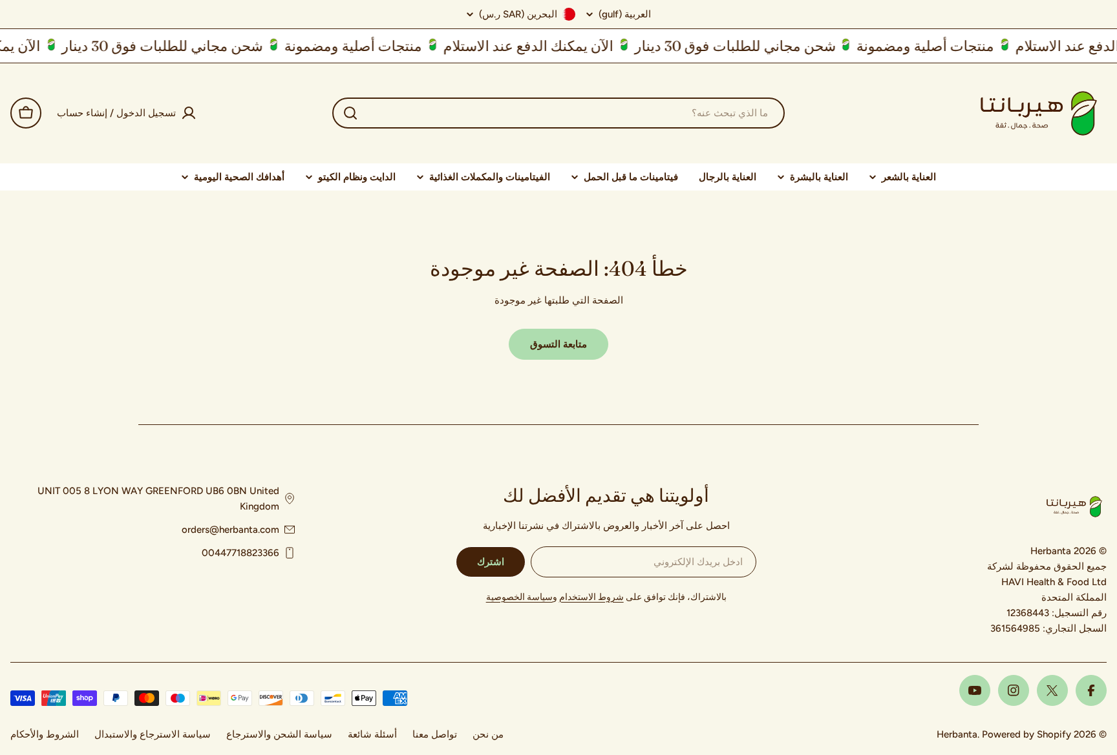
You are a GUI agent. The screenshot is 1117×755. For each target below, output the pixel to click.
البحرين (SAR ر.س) (518, 14)
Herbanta (957, 734)
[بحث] (350, 113)
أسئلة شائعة (372, 734)
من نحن (488, 734)
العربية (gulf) (625, 14)
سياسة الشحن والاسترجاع (279, 734)
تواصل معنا (434, 734)
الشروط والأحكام (44, 734)
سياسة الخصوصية (519, 597)
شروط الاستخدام (591, 597)
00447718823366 (240, 553)
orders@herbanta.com (230, 529)
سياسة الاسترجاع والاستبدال (152, 734)
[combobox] (558, 113)
